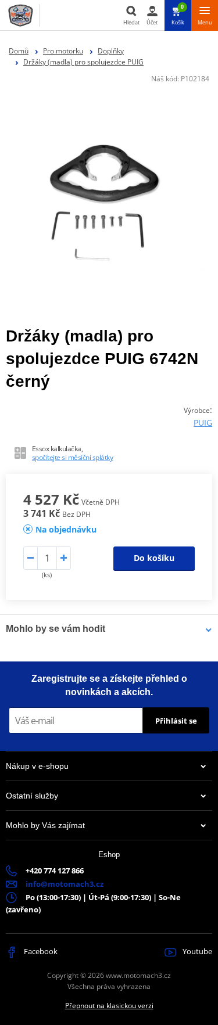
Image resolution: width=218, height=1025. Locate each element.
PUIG (203, 422)
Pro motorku (63, 51)
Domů (18, 51)
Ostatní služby (32, 795)
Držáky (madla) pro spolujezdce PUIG (83, 62)
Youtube (196, 951)
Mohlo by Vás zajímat (45, 825)
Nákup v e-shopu (37, 766)
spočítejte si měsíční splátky (72, 457)
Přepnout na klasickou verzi (109, 1005)
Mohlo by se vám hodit (55, 629)
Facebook (40, 951)
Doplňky (111, 51)
